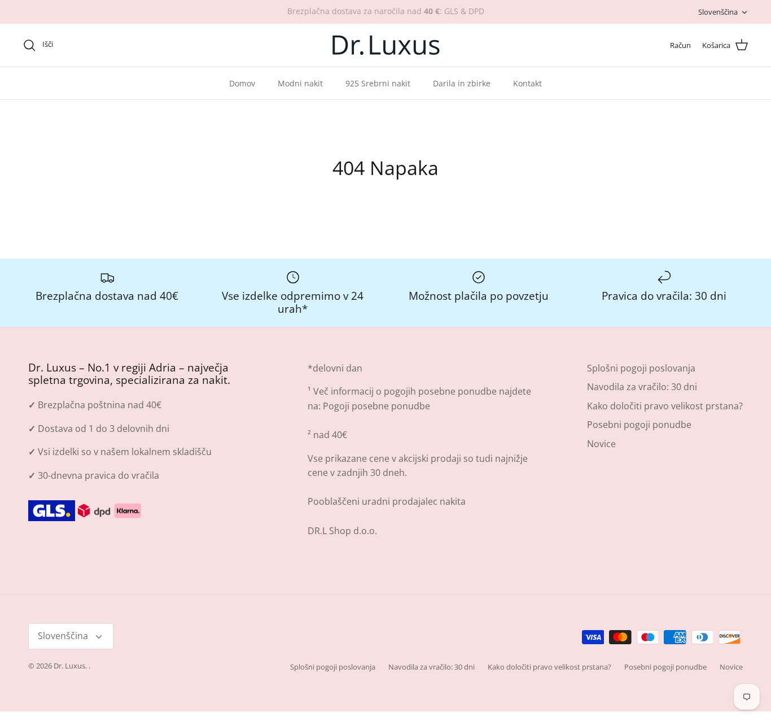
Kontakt (527, 83)
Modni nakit (300, 83)
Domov (242, 83)
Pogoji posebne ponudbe (376, 406)
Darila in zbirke (461, 83)
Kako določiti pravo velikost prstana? (665, 406)
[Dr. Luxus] (386, 45)
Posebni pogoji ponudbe (639, 424)
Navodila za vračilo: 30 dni (642, 387)
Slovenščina (718, 12)
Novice (601, 444)
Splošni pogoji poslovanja (641, 368)
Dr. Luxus (69, 666)
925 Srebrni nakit (377, 83)
